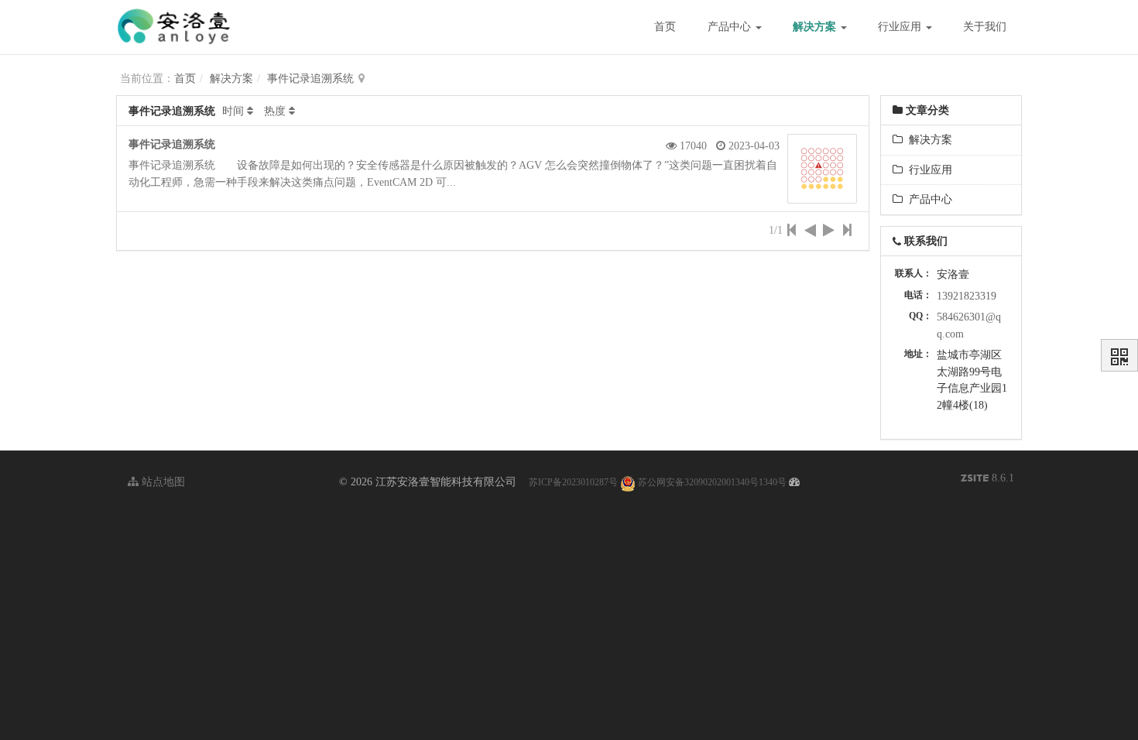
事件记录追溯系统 (310, 78)
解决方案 (816, 27)
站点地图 (162, 482)
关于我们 (984, 27)
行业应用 (901, 27)
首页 (665, 27)
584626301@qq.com (969, 325)
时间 (233, 111)
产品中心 (731, 27)
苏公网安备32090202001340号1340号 (711, 482)
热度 (275, 111)
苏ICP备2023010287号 (573, 482)
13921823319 (966, 296)
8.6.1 (987, 479)
